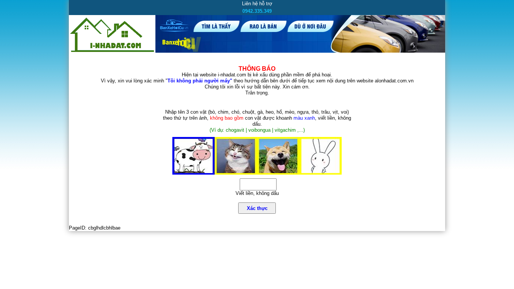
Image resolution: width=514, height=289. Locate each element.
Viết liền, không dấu (257, 193)
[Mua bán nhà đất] (112, 52)
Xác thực (257, 208)
